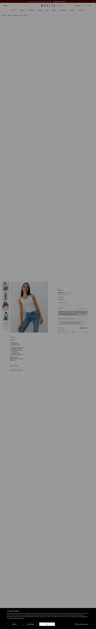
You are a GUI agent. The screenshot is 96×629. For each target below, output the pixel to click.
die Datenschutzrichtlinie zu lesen (16, 618)
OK (47, 624)
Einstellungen (30, 624)
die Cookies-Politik (83, 616)
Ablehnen (14, 624)
